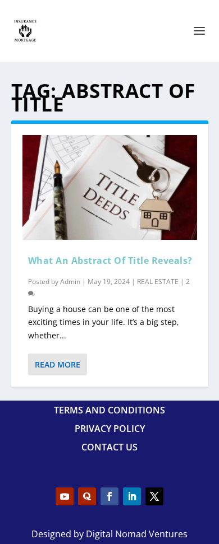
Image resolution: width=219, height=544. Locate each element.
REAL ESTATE (158, 281)
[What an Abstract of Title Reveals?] (109, 187)
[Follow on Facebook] (109, 496)
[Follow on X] (154, 496)
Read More (57, 364)
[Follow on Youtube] (65, 496)
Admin (70, 281)
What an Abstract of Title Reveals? (110, 260)
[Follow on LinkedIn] (132, 496)
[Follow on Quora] (87, 496)
